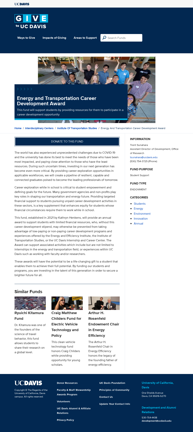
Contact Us (106, 397)
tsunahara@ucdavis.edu (144, 157)
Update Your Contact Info (114, 404)
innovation (141, 218)
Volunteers (63, 401)
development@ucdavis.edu (157, 421)
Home (18, 128)
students (140, 203)
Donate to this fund (67, 141)
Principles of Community (114, 390)
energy (138, 208)
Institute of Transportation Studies (77, 128)
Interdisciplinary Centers (39, 128)
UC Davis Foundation (112, 383)
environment (142, 213)
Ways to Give (26, 38)
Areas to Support (85, 38)
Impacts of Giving (54, 38)
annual (138, 223)
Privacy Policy (65, 420)
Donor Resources (67, 383)
